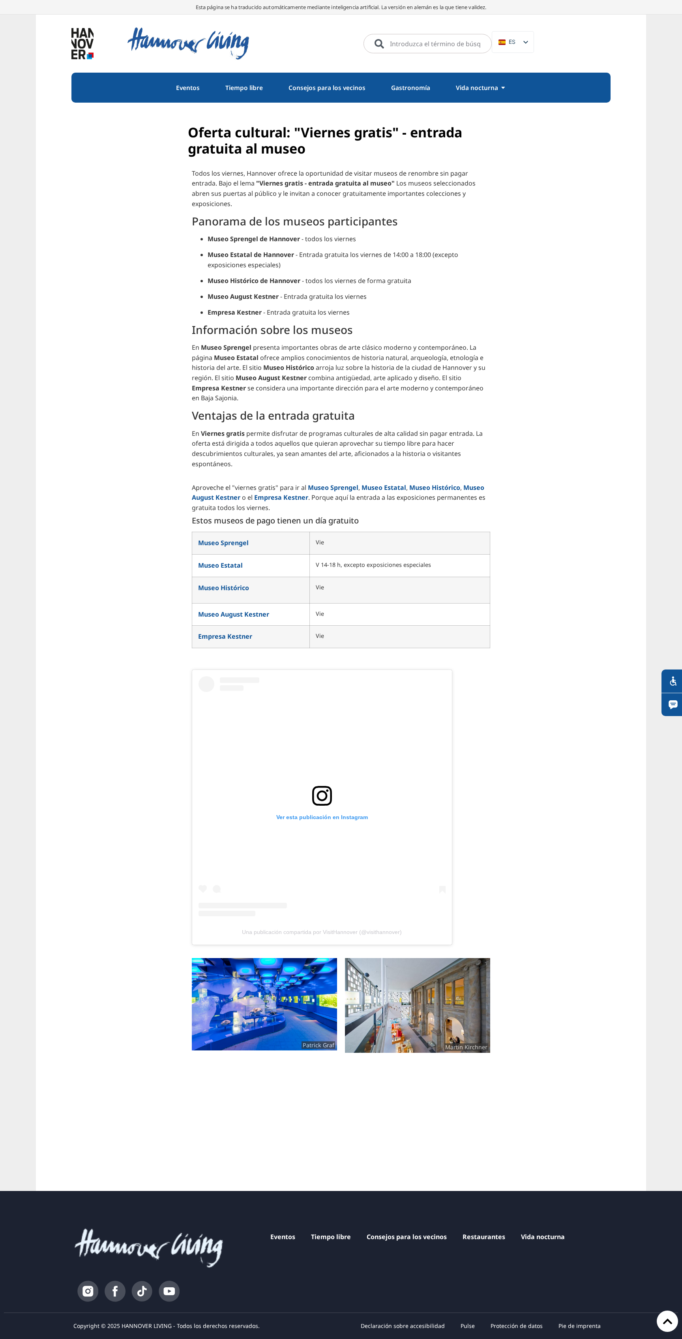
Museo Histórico (434, 487)
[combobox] (427, 44)
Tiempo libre (331, 1236)
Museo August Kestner (233, 614)
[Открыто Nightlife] (503, 88)
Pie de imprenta (579, 1326)
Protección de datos (517, 1326)
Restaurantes (484, 1236)
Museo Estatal (384, 487)
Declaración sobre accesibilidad (403, 1326)
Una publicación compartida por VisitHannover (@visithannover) (322, 932)
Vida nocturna (543, 1236)
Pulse (468, 1326)
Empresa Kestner (281, 497)
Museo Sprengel (333, 487)
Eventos (282, 1236)
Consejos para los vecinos (407, 1236)
